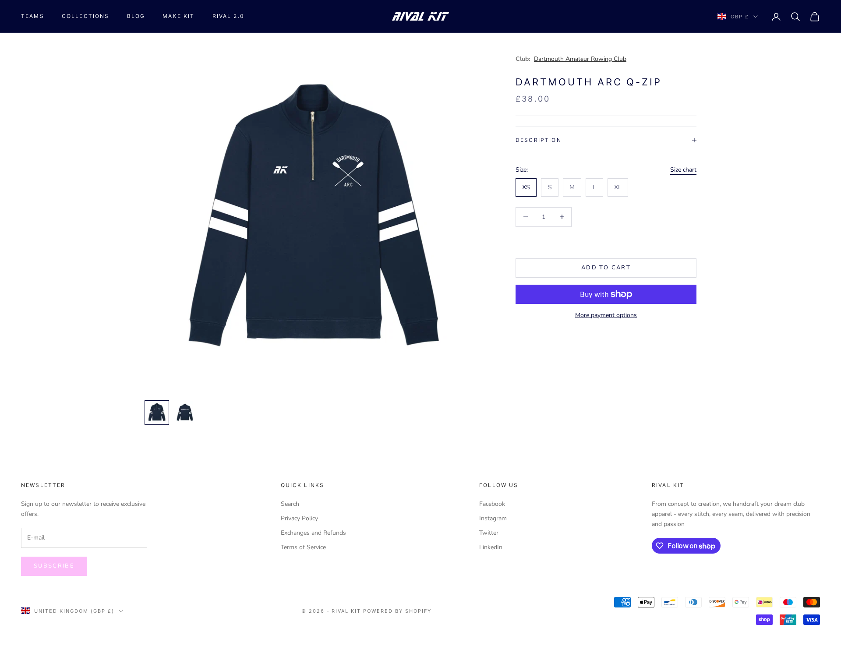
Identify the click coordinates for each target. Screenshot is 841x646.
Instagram (493, 518)
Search (290, 504)
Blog (136, 16)
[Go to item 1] (157, 412)
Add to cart (606, 268)
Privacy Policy (299, 518)
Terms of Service (303, 547)
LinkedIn (490, 547)
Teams (32, 16)
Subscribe (54, 566)
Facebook (492, 504)
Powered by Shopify (397, 611)
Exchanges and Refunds (313, 533)
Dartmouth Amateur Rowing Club (580, 59)
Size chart (683, 169)
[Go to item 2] (185, 412)
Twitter (488, 533)
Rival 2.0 (228, 16)
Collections (86, 16)
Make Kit (178, 16)
